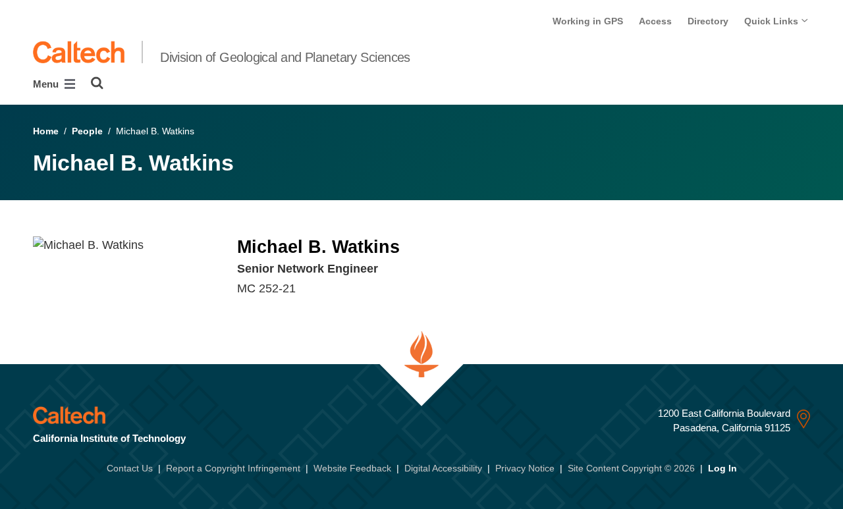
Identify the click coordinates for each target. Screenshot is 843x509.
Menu (47, 84)
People (87, 131)
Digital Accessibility (443, 468)
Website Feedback (352, 468)
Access (655, 21)
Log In (722, 468)
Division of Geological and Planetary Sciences (285, 57)
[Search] (97, 83)
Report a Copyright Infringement (233, 468)
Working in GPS (588, 21)
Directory (708, 21)
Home (46, 131)
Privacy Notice (525, 468)
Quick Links (772, 21)
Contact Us (130, 468)
